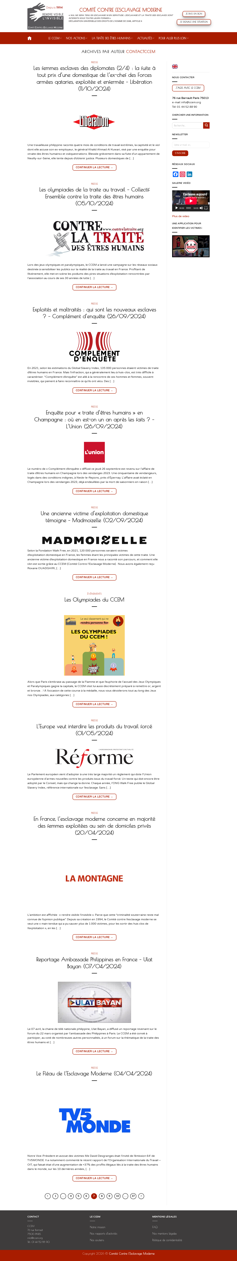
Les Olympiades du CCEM (94, 599)
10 (117, 1196)
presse (94, 62)
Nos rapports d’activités (103, 1233)
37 (133, 1196)
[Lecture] (176, 208)
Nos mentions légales (164, 1233)
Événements (94, 593)
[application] (191, 200)
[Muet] (201, 208)
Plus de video (180, 216)
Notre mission (97, 1227)
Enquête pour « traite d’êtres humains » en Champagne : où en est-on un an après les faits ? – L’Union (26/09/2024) (94, 419)
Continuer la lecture (94, 167)
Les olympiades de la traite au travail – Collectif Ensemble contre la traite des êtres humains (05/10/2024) (94, 196)
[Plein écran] (206, 208)
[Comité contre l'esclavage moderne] (45, 16)
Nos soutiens (97, 1240)
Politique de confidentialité (167, 1240)
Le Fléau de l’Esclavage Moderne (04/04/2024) (94, 1073)
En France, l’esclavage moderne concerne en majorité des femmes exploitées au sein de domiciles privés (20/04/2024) (94, 825)
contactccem (140, 51)
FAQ (155, 1227)
